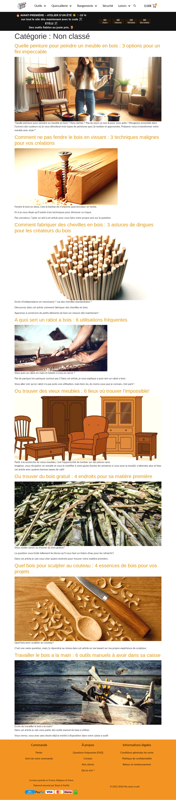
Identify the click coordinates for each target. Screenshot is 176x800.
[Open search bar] (134, 4)
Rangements (85, 5)
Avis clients (88, 764)
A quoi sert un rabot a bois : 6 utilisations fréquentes (71, 320)
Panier (39, 753)
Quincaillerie (60, 5)
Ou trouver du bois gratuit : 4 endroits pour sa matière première (83, 476)
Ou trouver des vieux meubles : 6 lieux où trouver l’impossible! (82, 391)
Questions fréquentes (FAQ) (88, 753)
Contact (88, 758)
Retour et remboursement (137, 764)
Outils (38, 5)
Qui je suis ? (88, 770)
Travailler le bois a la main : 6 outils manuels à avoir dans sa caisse (88, 655)
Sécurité (108, 5)
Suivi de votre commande (39, 758)
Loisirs (122, 5)
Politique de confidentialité (137, 758)
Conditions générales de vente (136, 753)
